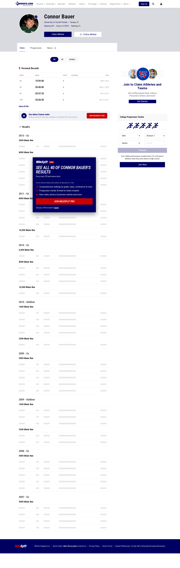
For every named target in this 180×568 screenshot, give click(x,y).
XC (62, 59)
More (126, 4)
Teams (82, 4)
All (54, 59)
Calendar (61, 4)
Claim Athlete (58, 34)
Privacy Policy (94, 546)
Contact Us (82, 546)
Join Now (142, 164)
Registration (115, 4)
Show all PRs (24, 106)
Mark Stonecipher (70, 546)
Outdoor (72, 59)
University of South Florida (55, 22)
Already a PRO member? (47, 208)
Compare (142, 150)
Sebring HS (49, 26)
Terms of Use (107, 546)
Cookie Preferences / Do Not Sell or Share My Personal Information (140, 546)
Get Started (142, 101)
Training (103, 4)
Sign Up (144, 4)
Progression (36, 48)
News (51, 48)
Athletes (72, 4)
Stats (22, 48)
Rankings (50, 4)
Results (40, 4)
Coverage (92, 4)
